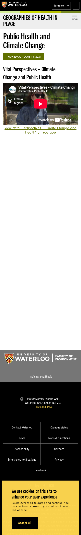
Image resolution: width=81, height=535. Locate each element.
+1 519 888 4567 (43, 407)
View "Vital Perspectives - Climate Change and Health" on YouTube (40, 130)
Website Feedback (40, 376)
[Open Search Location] (76, 5)
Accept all (24, 523)
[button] (61, 5)
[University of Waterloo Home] (14, 5)
